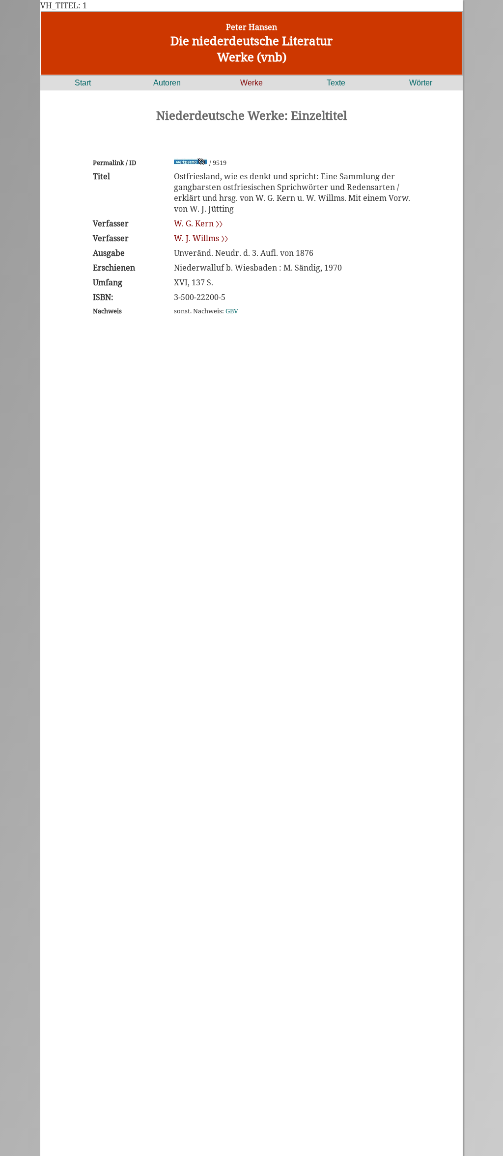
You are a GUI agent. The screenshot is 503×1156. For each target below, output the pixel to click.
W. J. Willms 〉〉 (201, 238)
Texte (336, 83)
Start (83, 83)
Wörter (420, 83)
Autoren (167, 83)
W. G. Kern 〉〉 (198, 223)
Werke (251, 83)
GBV (231, 310)
